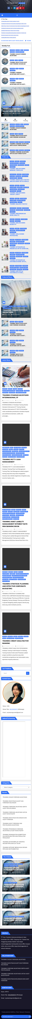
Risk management (6, 517)
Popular (15, 120)
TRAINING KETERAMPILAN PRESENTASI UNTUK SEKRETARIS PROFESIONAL (19, 248)
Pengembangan (13, 189)
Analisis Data (13, 174)
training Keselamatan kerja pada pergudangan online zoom (13, 23)
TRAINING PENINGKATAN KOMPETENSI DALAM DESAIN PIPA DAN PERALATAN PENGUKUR (14, 836)
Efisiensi (22, 185)
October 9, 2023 (8, 529)
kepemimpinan (23, 198)
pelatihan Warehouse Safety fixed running (10, 30)
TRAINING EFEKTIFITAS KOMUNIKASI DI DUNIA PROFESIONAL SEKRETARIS (17, 273)
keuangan (12, 126)
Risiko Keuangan (11, 456)
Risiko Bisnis (5, 579)
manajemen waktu (20, 241)
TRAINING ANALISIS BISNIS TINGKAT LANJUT (17, 193)
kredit (4, 638)
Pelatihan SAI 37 (19, 390)
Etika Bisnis (17, 252)
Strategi (20, 202)
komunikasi (22, 161)
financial (5, 511)
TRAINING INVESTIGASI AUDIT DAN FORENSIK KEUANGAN (18, 63)
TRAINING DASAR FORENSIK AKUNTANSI (15, 311)
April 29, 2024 (8, 113)
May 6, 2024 (7, 314)
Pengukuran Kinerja (7, 577)
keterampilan (25, 174)
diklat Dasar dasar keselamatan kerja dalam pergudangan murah (15, 26)
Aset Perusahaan (6, 509)
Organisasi (22, 163)
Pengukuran (12, 392)
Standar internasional (21, 392)
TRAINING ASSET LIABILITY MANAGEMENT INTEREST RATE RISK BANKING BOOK (14, 524)
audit (22, 50)
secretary (27, 243)
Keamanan (16, 449)
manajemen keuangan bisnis (9, 390)
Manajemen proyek (14, 163)
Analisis (17, 50)
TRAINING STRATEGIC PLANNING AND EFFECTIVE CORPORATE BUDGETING (15, 586)
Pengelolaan (25, 176)
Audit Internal (17, 447)
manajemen (18, 176)
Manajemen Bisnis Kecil (24, 451)
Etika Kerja (17, 239)
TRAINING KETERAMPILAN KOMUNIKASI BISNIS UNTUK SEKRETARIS (18, 261)
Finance (15, 388)
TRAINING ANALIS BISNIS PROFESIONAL (17, 234)
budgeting (24, 447)
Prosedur (5, 456)
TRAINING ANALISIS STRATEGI (18, 204)
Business (17, 161)
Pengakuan (26, 390)
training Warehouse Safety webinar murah (10, 21)
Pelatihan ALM (6, 515)
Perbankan (12, 515)
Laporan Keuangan (7, 451)
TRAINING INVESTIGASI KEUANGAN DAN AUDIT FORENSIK (13, 111)
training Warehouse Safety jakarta (8, 37)
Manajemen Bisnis (21, 200)
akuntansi (12, 50)
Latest (5, 120)
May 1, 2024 (8, 906)
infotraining (17, 113)
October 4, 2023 (8, 591)
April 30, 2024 (9, 922)
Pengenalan (5, 392)
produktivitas (21, 189)
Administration (6, 447)
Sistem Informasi (20, 456)
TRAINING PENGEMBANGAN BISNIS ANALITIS (18, 214)
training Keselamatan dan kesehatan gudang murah (12, 28)
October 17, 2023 (8, 464)
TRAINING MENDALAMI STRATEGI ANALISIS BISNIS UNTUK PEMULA (19, 180)
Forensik (26, 50)
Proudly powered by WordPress (9, 1012)
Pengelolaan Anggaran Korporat (19, 575)
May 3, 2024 (8, 889)
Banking (10, 388)
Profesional (13, 232)
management (15, 451)
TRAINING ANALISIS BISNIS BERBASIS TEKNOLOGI (17, 169)
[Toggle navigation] (17, 15)
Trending (25, 120)
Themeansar (27, 1012)
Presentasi (12, 256)
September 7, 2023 (9, 646)
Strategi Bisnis (6, 581)
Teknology (12, 70)
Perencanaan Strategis (18, 577)
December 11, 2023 (9, 400)
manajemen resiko (20, 126)
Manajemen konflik (14, 267)
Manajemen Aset (24, 511)
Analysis (4, 636)
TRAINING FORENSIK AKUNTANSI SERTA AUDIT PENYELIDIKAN (17, 74)
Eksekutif (17, 219)
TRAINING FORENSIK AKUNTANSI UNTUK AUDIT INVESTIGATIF (17, 84)
